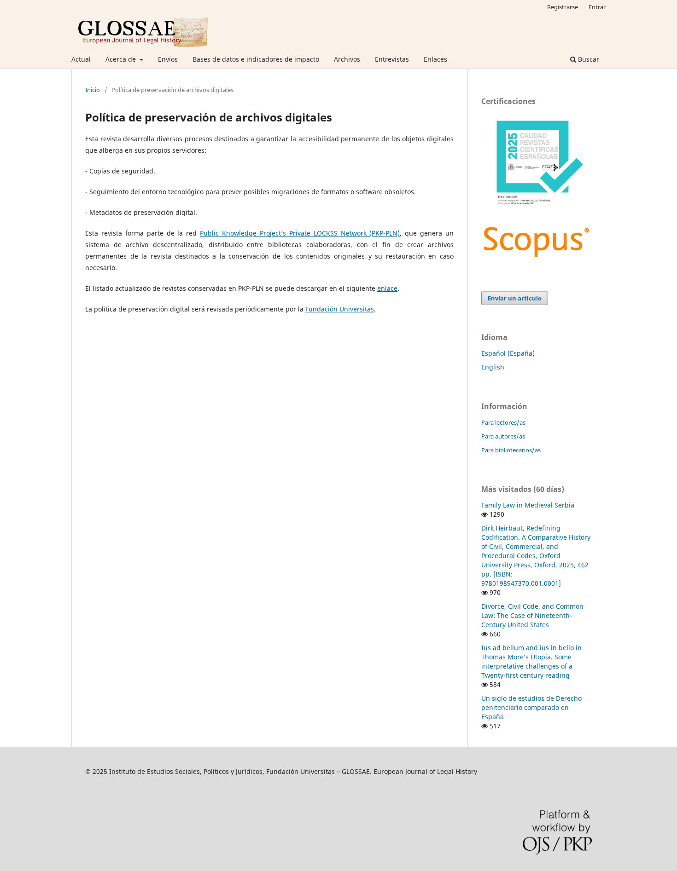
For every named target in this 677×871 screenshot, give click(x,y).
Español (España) (508, 353)
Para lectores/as (503, 422)
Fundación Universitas (339, 309)
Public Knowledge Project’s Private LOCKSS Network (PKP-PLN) (300, 233)
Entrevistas (392, 59)
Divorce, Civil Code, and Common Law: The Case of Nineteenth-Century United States (532, 615)
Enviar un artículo (515, 298)
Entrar (597, 7)
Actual (81, 59)
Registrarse (562, 7)
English (492, 367)
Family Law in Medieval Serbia (527, 505)
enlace (387, 288)
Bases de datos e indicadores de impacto (256, 59)
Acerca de (121, 59)
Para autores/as (503, 436)
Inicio (92, 90)
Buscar (587, 59)
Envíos (168, 59)
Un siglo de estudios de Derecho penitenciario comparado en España (531, 707)
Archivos (347, 59)
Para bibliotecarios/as (511, 450)
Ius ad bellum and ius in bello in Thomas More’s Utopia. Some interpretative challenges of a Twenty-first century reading (531, 661)
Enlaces (435, 59)
